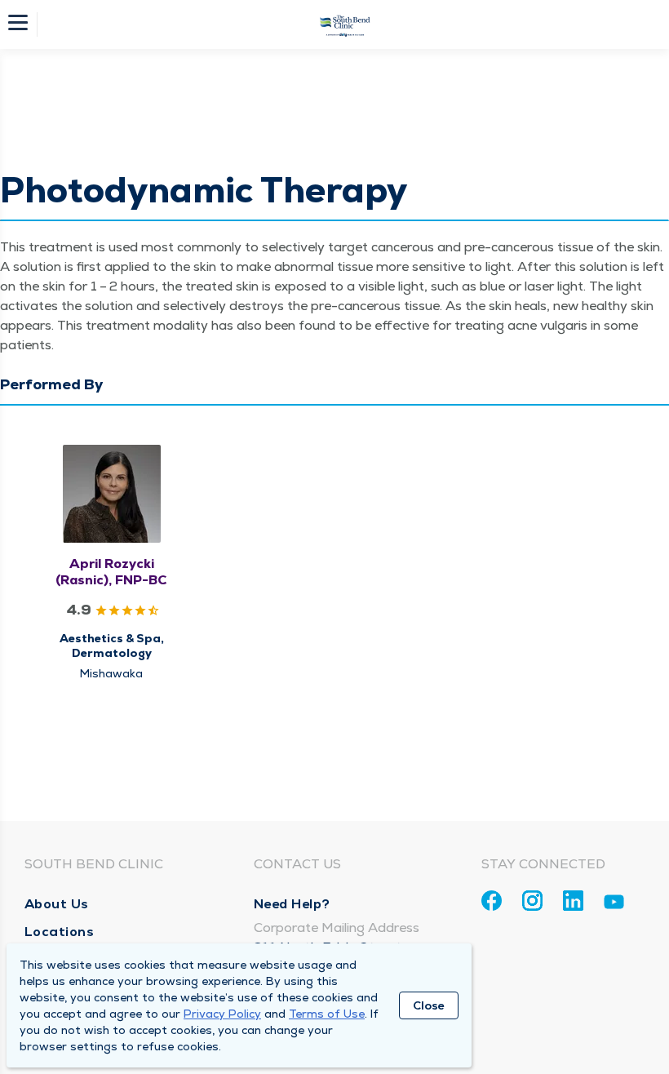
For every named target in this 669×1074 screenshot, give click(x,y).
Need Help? (292, 903)
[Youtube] (614, 904)
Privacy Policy (222, 1013)
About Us (56, 903)
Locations (59, 931)
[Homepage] (345, 24)
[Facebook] (491, 900)
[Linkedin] (573, 900)
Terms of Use (327, 1013)
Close (429, 1005)
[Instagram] (532, 900)
